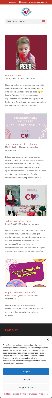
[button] (47, 339)
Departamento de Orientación (20, 292)
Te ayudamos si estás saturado (21, 144)
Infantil (21, 78)
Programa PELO (13, 75)
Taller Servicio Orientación (18, 221)
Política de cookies (11, 394)
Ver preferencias (26, 387)
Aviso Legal (43, 394)
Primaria (35, 224)
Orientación (30, 78)
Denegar (26, 379)
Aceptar (26, 371)
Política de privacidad (28, 394)
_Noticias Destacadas (28, 147)
